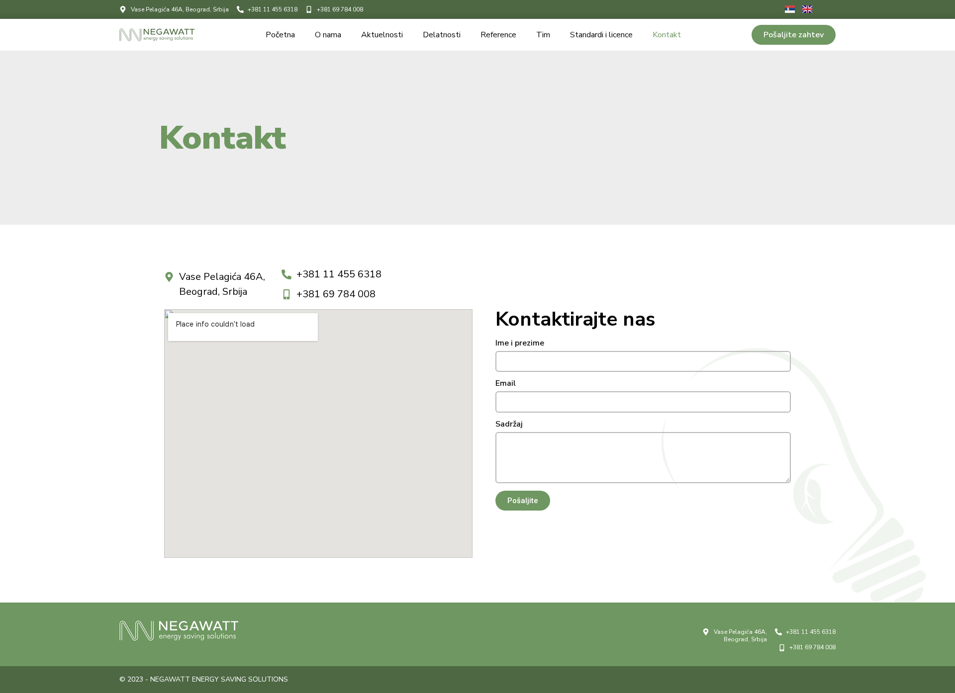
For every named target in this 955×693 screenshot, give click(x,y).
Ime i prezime (519, 343)
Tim (543, 34)
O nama (328, 34)
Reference (498, 34)
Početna (280, 34)
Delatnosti (442, 34)
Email (505, 384)
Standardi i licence (601, 34)
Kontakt (667, 34)
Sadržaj (509, 425)
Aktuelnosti (382, 34)
